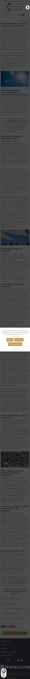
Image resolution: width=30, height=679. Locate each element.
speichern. (23, 334)
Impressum (15, 349)
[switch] (3, 676)
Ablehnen (10, 340)
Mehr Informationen (15, 336)
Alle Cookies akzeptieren (15, 344)
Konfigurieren (18, 340)
